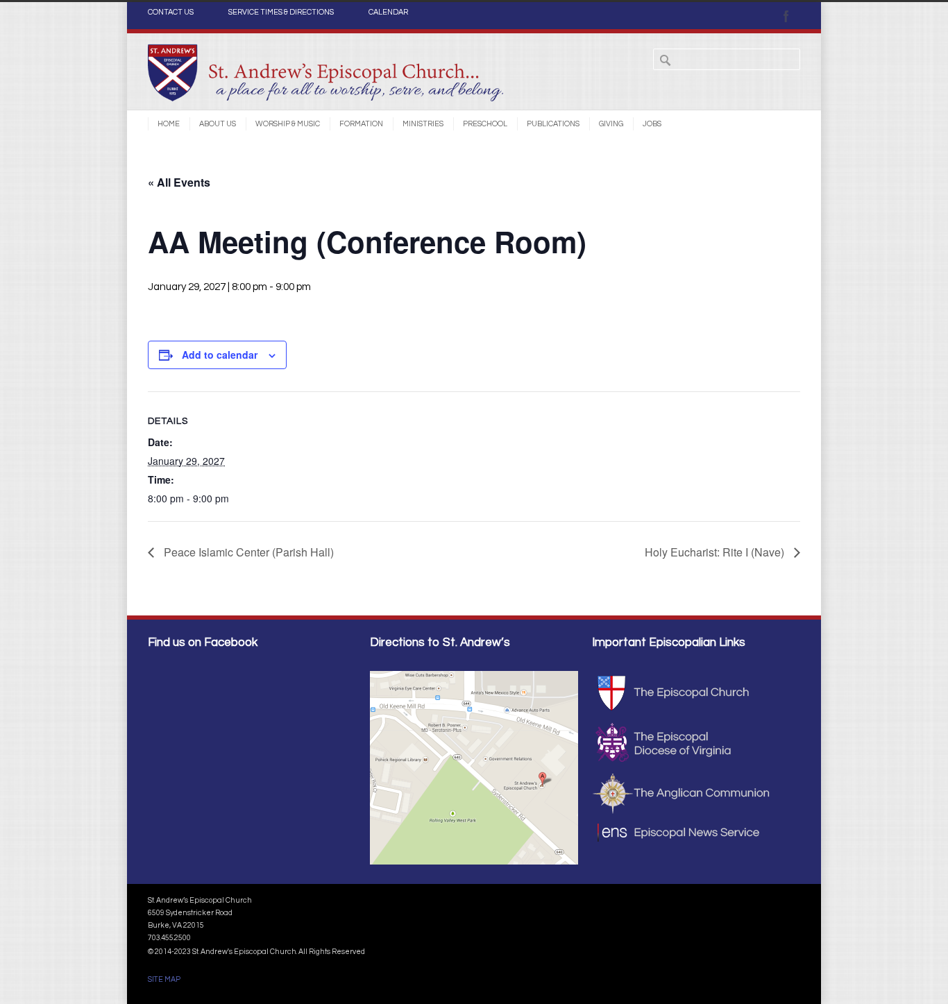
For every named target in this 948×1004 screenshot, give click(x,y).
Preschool (485, 124)
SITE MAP (164, 979)
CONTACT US (171, 12)
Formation (361, 124)
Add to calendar (219, 354)
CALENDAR (388, 12)
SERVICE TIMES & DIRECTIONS (281, 12)
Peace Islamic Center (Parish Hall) (247, 552)
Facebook (786, 16)
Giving (611, 124)
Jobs (652, 124)
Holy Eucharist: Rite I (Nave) (716, 552)
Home (169, 124)
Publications (553, 124)
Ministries (423, 124)
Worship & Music (287, 124)
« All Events (179, 182)
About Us (217, 124)
